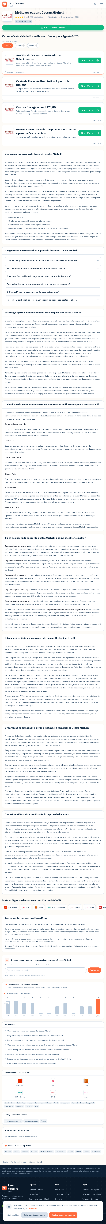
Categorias (33, 1194)
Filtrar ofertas (9, 41)
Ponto (71, 1152)
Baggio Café (90, 1103)
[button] (7, 45)
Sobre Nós (59, 1189)
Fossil (56, 1103)
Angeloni (75, 1103)
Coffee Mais (21, 1103)
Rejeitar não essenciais (34, 1215)
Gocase (34, 1152)
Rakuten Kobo (9, 1103)
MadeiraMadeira (46, 1152)
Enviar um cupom (62, 1194)
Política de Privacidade (91, 1194)
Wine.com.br (65, 1103)
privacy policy (40, 975)
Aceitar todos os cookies (63, 1215)
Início (5, 1162)
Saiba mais (32, 1208)
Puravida (29, 1106)
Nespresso (19, 1106)
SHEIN (78, 1152)
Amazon (8, 1152)
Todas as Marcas (18, 1162)
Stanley (30, 1103)
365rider (48, 1103)
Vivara (86, 1152)
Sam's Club (39, 1103)
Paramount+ (60, 1152)
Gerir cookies (13, 1215)
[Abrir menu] (101, 4)
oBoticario (96, 1152)
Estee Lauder (9, 1106)
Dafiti (16, 1152)
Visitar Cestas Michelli (54, 27)
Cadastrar (94, 970)
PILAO (36, 1106)
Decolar (25, 1152)
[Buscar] (95, 4)
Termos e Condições (90, 1189)
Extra (82, 1103)
